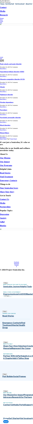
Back (5, 311)
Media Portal (19, 404)
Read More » (3, 68)
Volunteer (22, 346)
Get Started (9, 4)
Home (2, 4)
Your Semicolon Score (9, 188)
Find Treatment (6, 177)
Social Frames (19, 376)
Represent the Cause (21, 348)
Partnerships (5, 207)
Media (2, 11)
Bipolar (3, 226)
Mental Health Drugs (13, 326)
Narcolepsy (3, 110)
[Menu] (2, 60)
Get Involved (19, 4)
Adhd (2, 222)
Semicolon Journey (11, 286)
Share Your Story (7, 192)
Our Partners (26, 397)
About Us (29, 4)
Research (4, 15)
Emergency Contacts (8, 180)
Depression (4, 214)
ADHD (23, 294)
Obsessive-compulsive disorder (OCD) (12, 79)
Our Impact (5, 162)
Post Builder (7, 376)
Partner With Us (10, 356)
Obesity (2, 87)
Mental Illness (4, 133)
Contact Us (4, 199)
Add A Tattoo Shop (20, 358)
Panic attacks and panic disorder (11, 64)
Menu (5, 283)
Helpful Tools (26, 286)
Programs (28, 395)
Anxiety (3, 218)
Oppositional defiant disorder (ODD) (12, 71)
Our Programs (6, 165)
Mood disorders (5, 125)
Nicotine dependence (6, 102)
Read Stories (5, 173)
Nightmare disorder (6, 94)
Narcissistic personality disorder (10, 117)
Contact (3, 7)
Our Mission (5, 158)
